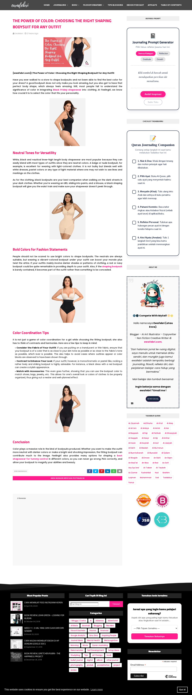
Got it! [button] (182, 689)
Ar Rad (155, 462)
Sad (157, 477)
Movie (85, 645)
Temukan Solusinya (154, 636)
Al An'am (132, 428)
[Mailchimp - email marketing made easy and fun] (171, 679)
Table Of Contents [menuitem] (171, 5)
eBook (99, 660)
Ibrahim (166, 472)
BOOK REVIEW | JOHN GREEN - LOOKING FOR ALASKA (44, 617)
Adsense (100, 620)
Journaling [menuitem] (59, 5)
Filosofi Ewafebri (78, 630)
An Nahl (157, 458)
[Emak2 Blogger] (161, 518)
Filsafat (92, 630)
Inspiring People (109, 635)
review (74, 670)
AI (91, 620)
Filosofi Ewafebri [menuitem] (92, 5)
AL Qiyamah (133, 423)
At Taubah (161, 467)
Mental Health (93, 640)
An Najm (168, 458)
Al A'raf (159, 423)
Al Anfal (156, 428)
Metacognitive (111, 640)
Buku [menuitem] (74, 5)
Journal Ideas (77, 640)
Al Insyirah (144, 443)
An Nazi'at (133, 462)
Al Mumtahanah (135, 453)
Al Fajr (145, 433)
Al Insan (132, 443)
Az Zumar (132, 472)
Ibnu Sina (93, 635)
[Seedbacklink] (143, 501)
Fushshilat (146, 472)
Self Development (95, 650)
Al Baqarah (133, 433)
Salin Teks (153, 102)
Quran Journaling (100, 645)
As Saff (165, 462)
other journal (112, 660)
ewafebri (19, 33)
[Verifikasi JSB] (143, 519)
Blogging (98, 625)
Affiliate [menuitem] (152, 5)
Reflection (163, 53)
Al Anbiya (145, 428)
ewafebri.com (153, 342)
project (117, 665)
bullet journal (77, 660)
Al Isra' (156, 443)
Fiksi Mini (110, 625)
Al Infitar (166, 438)
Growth (160, 59)
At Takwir (147, 467)
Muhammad (145, 477)
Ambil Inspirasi (153, 94)
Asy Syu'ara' (133, 467)
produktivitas (103, 665)
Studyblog (75, 655)
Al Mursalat (152, 453)
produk (90, 665)
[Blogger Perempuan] (162, 500)
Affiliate (74, 625)
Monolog (75, 645)
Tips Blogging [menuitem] (115, 5)
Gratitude (147, 59)
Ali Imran (146, 458)
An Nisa (145, 462)
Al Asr (166, 428)
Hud (157, 472)
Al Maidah (143, 448)
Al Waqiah (133, 458)
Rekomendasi (20, 471)
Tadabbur (167, 477)
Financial (104, 630)
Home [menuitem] (47, 5)
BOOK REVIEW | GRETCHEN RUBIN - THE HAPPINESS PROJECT (42, 655)
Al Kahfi (131, 448)
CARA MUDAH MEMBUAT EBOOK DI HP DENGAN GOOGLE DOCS (41, 642)
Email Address (138, 664)
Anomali (86, 625)
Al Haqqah (133, 438)
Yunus (131, 482)
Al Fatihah (156, 433)
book (109, 655)
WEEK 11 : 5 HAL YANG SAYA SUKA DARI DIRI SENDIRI (44, 629)
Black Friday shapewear (67, 89)
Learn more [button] (97, 689)
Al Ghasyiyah (171, 433)
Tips (86, 655)
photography (77, 665)
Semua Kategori (145, 53)
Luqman (132, 477)
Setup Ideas (113, 650)
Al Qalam (166, 453)
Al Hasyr (145, 438)
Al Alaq (170, 423)
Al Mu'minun (157, 448)
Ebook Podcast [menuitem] (135, 5)
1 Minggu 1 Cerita (78, 620)
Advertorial (113, 620)
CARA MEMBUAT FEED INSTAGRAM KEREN (43, 602)
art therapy (97, 655)
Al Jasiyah (167, 443)
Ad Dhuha (147, 423)
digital (90, 660)
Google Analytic (78, 635)
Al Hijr (155, 438)
